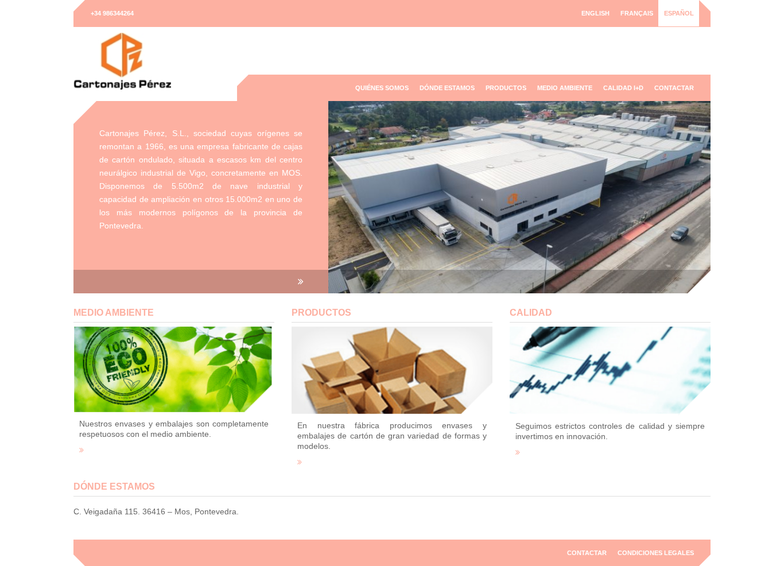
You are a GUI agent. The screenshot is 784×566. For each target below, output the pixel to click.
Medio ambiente (564, 87)
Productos (506, 87)
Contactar (674, 87)
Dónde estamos (447, 87)
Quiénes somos (382, 87)
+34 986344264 (112, 13)
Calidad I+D (623, 87)
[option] (392, 197)
